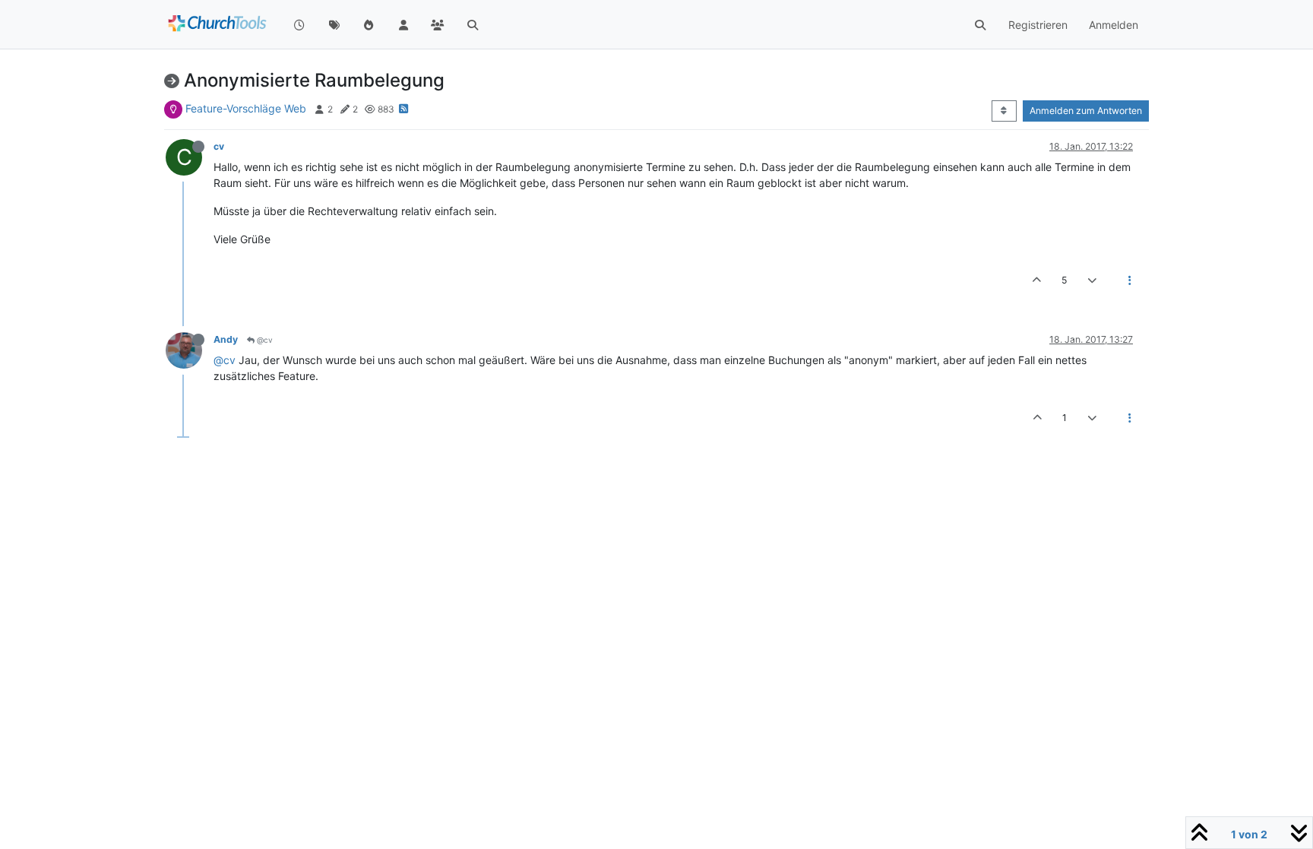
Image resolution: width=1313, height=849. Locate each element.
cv (219, 146)
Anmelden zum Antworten (1086, 110)
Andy (226, 339)
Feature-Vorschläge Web (245, 108)
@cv (264, 339)
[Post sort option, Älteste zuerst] (1004, 111)
